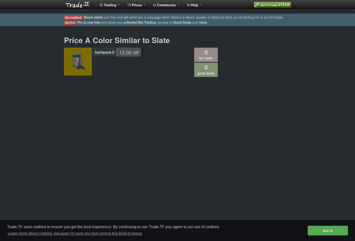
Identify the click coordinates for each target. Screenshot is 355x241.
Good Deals (182, 22)
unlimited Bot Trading (139, 22)
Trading (110, 4)
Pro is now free (88, 22)
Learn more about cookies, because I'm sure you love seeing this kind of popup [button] (75, 233)
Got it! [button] (328, 231)
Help (194, 4)
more (203, 22)
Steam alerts (93, 17)
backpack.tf (104, 52)
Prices (137, 4)
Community (166, 4)
